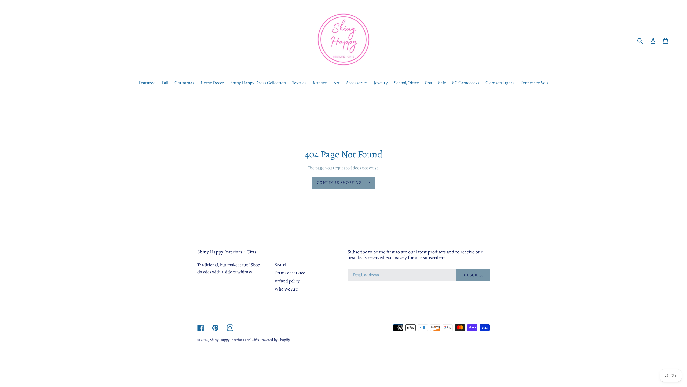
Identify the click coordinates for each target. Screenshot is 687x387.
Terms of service (290, 273)
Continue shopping (339, 182)
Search (281, 264)
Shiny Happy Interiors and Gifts (234, 339)
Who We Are (286, 289)
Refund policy (287, 281)
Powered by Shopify (275, 339)
